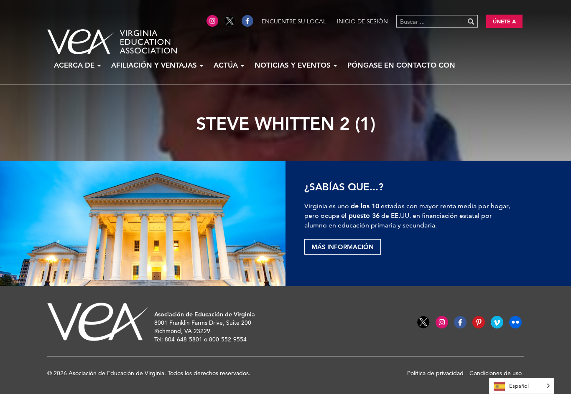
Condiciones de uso (495, 373)
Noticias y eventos (294, 65)
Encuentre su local (294, 21)
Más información (342, 247)
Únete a (504, 21)
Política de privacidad (435, 373)
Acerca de (75, 65)
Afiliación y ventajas (155, 65)
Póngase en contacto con (401, 65)
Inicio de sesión (362, 21)
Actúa (227, 65)
